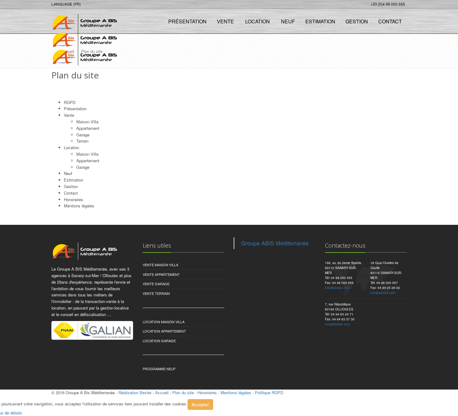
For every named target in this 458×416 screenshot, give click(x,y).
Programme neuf (159, 368)
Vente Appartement (161, 274)
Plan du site (183, 392)
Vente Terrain (156, 293)
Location (257, 21)
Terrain (82, 141)
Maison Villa (87, 122)
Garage (82, 135)
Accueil (162, 392)
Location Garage (159, 340)
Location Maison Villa (163, 321)
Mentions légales (236, 392)
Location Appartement (164, 331)
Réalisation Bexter (134, 392)
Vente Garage (156, 283)
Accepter (200, 404)
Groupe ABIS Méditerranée (275, 243)
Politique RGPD (269, 392)
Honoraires (73, 199)
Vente (225, 21)
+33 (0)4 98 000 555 (387, 4)
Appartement (87, 128)
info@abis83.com (337, 288)
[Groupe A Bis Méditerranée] (83, 20)
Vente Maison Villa (160, 264)
